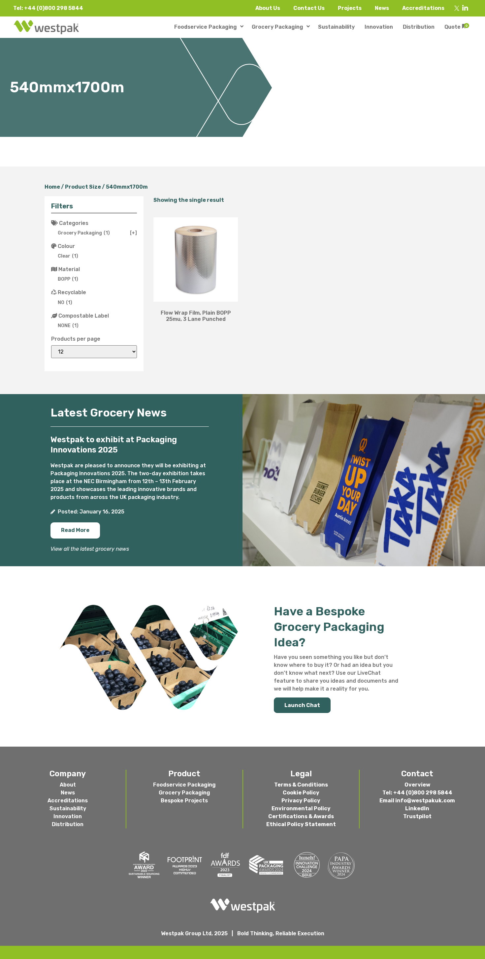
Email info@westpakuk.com (417, 800)
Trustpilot (417, 816)
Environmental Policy (301, 808)
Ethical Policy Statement (301, 824)
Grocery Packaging (184, 792)
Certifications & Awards (301, 816)
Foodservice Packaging (184, 785)
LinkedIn (417, 808)
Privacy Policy (300, 800)
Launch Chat (302, 705)
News (382, 8)
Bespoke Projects (184, 800)
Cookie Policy (301, 792)
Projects (350, 8)
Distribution (67, 824)
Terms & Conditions (301, 785)
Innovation (67, 816)
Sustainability (67, 808)
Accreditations (423, 8)
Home (52, 187)
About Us (267, 8)
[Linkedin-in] (465, 8)
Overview (417, 785)
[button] (75, 530)
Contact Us (309, 8)
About (68, 785)
